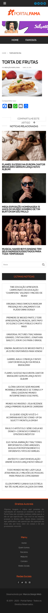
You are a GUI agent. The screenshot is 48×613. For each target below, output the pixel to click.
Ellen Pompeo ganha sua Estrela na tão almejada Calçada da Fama (24, 485)
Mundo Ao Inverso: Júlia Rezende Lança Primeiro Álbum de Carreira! (24, 405)
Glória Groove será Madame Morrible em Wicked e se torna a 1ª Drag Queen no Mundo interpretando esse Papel (24, 391)
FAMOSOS (30, 40)
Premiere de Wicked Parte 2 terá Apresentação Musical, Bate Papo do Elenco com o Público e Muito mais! (24, 322)
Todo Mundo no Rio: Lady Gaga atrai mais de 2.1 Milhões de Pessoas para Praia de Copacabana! (24, 473)
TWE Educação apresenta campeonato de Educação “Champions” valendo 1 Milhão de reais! (24, 291)
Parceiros (24, 552)
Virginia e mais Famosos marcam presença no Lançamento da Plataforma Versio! (24, 307)
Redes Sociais (24, 566)
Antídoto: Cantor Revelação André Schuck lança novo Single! (24, 460)
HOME (15, 40)
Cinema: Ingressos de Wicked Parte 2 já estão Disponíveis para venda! (24, 350)
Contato (24, 561)
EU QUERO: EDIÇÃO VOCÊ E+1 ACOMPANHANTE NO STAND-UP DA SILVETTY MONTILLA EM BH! (24, 417)
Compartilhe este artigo (28, 119)
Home (4, 53)
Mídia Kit (24, 557)
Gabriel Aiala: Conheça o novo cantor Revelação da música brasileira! (24, 362)
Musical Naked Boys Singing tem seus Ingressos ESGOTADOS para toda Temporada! (21, 251)
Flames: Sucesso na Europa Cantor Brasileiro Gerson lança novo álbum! (23, 167)
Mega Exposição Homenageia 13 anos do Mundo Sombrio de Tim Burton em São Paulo (21, 209)
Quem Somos (24, 547)
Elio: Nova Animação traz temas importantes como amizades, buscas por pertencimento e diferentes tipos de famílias (24, 446)
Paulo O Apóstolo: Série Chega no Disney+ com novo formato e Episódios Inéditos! (24, 431)
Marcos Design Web (32, 594)
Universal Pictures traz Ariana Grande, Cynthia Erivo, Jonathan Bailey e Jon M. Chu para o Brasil (24, 337)
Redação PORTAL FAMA (12, 67)
